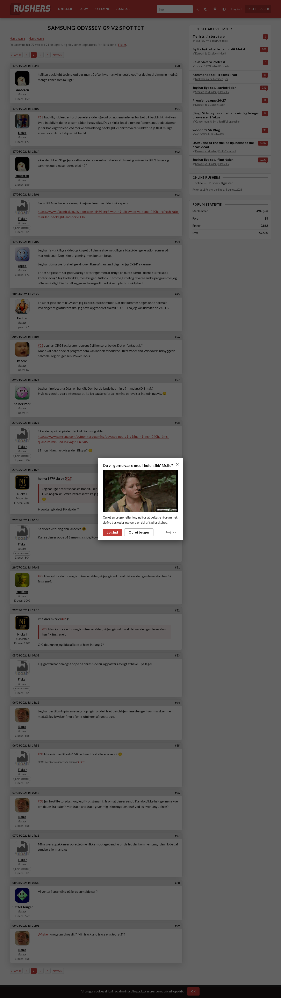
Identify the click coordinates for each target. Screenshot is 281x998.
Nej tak (171, 532)
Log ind (112, 532)
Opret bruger (139, 532)
